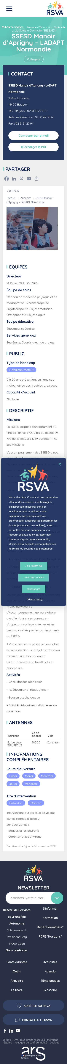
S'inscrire (57, 898)
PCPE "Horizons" (50, 936)
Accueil (12, 198)
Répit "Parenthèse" (50, 927)
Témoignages (50, 981)
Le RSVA (17, 990)
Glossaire (50, 990)
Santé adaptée (17, 962)
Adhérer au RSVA (37, 1006)
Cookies (54, 1042)
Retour (14, 191)
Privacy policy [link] (35, 599)
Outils (17, 971)
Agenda (50, 971)
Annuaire (25, 198)
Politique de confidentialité (31, 1042)
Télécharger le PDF (33, 147)
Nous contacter (17, 950)
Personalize (33, 589)
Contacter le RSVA (37, 1020)
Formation (50, 918)
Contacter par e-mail (34, 135)
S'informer (50, 908)
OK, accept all (34, 566)
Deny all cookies (34, 578)
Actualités (50, 962)
